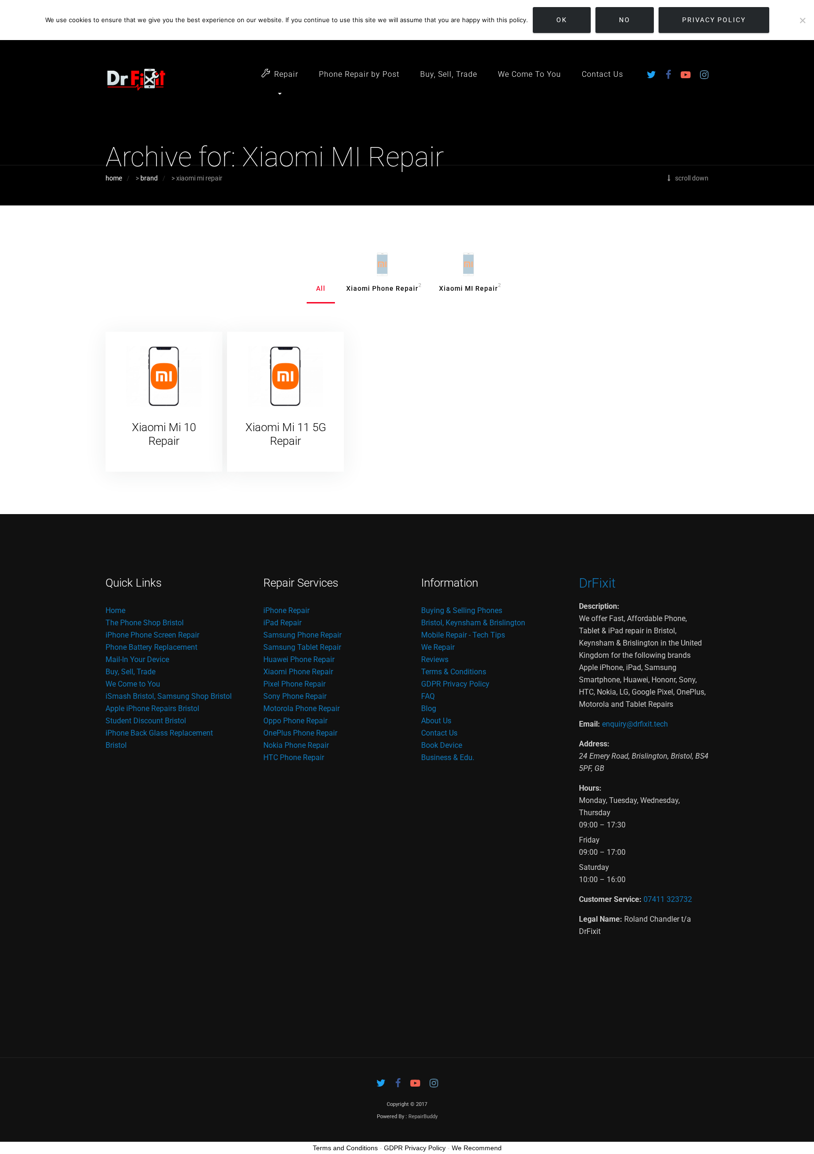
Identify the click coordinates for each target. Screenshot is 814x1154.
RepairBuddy (423, 1116)
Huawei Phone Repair (298, 659)
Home (115, 610)
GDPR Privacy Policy (455, 683)
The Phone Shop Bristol (145, 622)
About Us (436, 720)
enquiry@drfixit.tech (635, 724)
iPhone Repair (286, 610)
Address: (594, 743)
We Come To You (529, 74)
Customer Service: (610, 899)
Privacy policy (714, 20)
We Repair (438, 647)
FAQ (428, 696)
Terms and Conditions (345, 1148)
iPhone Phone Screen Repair (152, 634)
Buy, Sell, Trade (448, 74)
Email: (589, 724)
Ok (561, 20)
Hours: (590, 788)
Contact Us (602, 74)
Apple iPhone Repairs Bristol (152, 708)
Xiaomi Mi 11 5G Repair (285, 434)
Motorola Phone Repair (301, 708)
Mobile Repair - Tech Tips (463, 634)
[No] (802, 20)
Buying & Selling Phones (461, 610)
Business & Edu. (447, 757)
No (624, 20)
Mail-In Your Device (137, 659)
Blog (428, 708)
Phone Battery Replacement (151, 647)
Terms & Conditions (453, 671)
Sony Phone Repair (294, 696)
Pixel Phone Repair (294, 683)
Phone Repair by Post (359, 74)
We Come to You (133, 683)
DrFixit (597, 583)
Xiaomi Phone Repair (298, 671)
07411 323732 (667, 899)
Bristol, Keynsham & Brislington (473, 622)
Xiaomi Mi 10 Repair (164, 434)
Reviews (434, 659)
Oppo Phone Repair (295, 720)
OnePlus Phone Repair (300, 732)
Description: (599, 606)
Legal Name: (600, 919)
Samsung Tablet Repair (302, 647)
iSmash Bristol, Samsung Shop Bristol (169, 696)
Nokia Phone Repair (296, 745)
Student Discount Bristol (146, 720)
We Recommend (477, 1148)
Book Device (441, 745)
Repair (286, 74)
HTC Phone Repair (293, 757)
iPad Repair (282, 622)
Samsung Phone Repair (302, 634)
